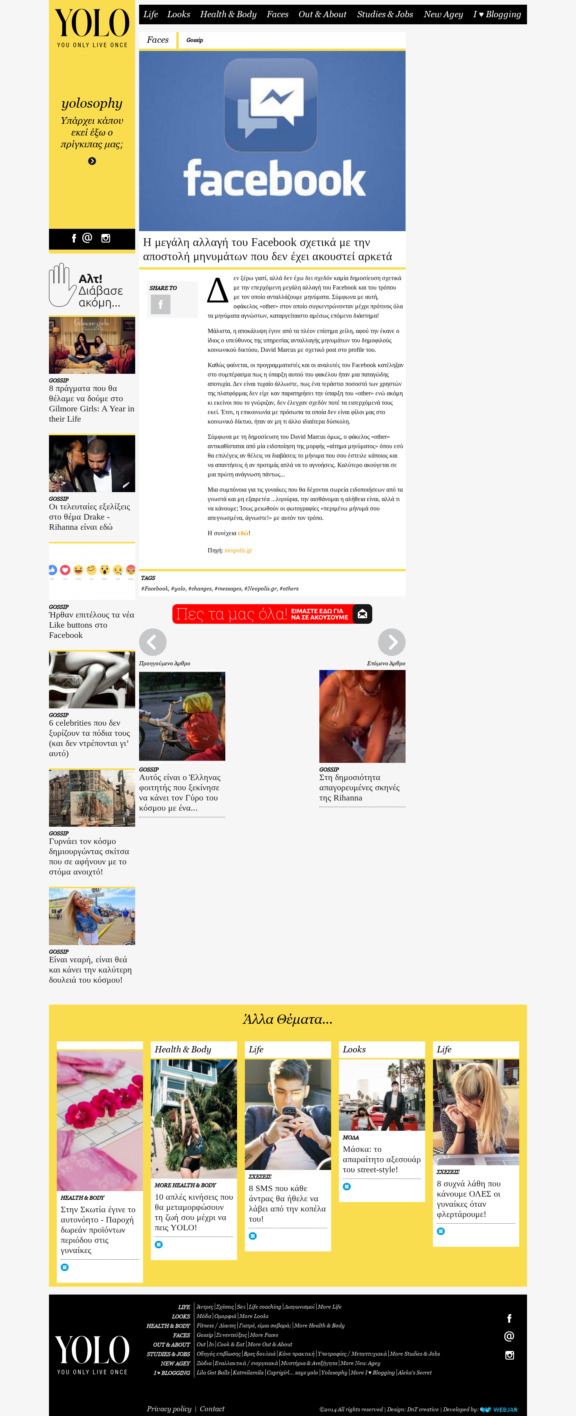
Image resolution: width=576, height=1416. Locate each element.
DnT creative (423, 1409)
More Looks (253, 1316)
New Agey (443, 14)
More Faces (264, 1334)
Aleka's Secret (415, 1372)
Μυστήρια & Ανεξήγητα (309, 1363)
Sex (241, 1306)
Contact (212, 1409)
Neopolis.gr (262, 588)
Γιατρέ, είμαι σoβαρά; (265, 1325)
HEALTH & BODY (168, 1325)
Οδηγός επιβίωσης (219, 1353)
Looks (178, 14)
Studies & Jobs (385, 14)
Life (150, 14)
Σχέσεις (225, 1306)
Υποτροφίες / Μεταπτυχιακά (352, 1353)
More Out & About (270, 1344)
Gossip (195, 39)
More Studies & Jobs (415, 1353)
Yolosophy (334, 1372)
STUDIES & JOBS (168, 1354)
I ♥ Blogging (497, 14)
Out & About (323, 14)
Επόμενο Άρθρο (386, 663)
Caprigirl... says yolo (292, 1372)
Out (201, 1344)
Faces (277, 14)
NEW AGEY (175, 1363)
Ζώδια (204, 1363)
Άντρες (205, 1306)
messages (229, 588)
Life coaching (265, 1306)
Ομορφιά (225, 1316)
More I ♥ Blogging (373, 1372)
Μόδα (204, 1316)
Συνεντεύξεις (231, 1334)
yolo (179, 588)
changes (202, 588)
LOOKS (181, 1316)
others (291, 588)
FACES (181, 1335)
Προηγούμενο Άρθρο (164, 663)
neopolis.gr (238, 550)
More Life (330, 1306)
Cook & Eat (231, 1344)
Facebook (156, 588)
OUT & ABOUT (171, 1344)
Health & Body (228, 14)
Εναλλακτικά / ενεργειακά (246, 1363)
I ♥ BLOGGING (172, 1372)
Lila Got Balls (213, 1372)
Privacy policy (169, 1409)
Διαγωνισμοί (299, 1306)
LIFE (184, 1307)
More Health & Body (319, 1325)
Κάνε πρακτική (297, 1353)
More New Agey (360, 1363)
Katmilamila (248, 1372)
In (211, 1344)
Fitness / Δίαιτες (216, 1325)
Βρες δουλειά (259, 1353)
